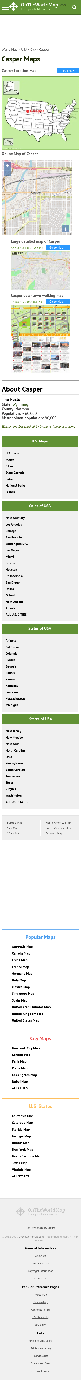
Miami (10, 557)
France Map (20, 967)
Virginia (11, 789)
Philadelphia (14, 576)
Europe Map (15, 823)
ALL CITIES (20, 1088)
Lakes (9, 479)
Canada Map (21, 953)
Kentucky (12, 686)
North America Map (58, 823)
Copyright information (40, 1271)
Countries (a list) (40, 1309)
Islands (10, 492)
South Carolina (15, 770)
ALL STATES (20, 1176)
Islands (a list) (41, 1356)
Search (74, 7)
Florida (10, 660)
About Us (40, 1256)
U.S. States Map (40, 1317)
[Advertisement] (40, 33)
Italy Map (19, 980)
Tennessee (13, 776)
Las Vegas (12, 550)
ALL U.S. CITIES (16, 615)
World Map (10, 49)
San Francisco (15, 537)
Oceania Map (54, 833)
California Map (23, 1116)
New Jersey (13, 731)
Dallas (10, 589)
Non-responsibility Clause (40, 1228)
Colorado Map (22, 1122)
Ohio (9, 757)
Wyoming (20, 404)
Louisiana (12, 692)
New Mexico (14, 737)
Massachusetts (15, 699)
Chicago (11, 531)
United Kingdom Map (28, 1013)
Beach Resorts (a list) (41, 1341)
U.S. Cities (40, 1325)
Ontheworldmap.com (31, 1236)
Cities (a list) (40, 1302)
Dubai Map (20, 1081)
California (12, 647)
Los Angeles (14, 524)
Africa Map (14, 833)
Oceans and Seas (40, 1363)
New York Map (22, 1149)
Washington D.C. (17, 544)
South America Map (58, 828)
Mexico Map (21, 987)
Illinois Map (21, 1143)
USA (24, 49)
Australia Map (22, 946)
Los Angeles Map (24, 1075)
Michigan (12, 705)
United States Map (25, 1020)
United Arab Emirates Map (31, 1007)
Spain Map (19, 1000)
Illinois (10, 673)
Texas (9, 783)
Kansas (10, 679)
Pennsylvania (14, 763)
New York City (15, 518)
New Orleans (14, 602)
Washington (14, 795)
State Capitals (15, 473)
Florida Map (21, 1129)
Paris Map (19, 1061)
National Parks (15, 485)
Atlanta (10, 608)
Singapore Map (23, 993)
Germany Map (22, 973)
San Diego (13, 582)
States (10, 460)
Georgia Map (21, 1136)
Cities (9, 466)
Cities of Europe (40, 1371)
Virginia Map (21, 1169)
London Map (21, 1054)
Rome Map (20, 1068)
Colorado (11, 653)
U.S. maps (12, 453)
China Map (20, 960)
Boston (10, 563)
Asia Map (13, 828)
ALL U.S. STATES (17, 802)
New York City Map (26, 1048)
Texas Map (19, 1163)
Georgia (11, 666)
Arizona (11, 641)
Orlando (11, 595)
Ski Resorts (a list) (40, 1348)
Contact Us (40, 1278)
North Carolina (15, 750)
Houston (11, 569)
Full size (68, 71)
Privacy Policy (41, 1263)
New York (12, 744)
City (33, 49)
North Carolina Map (26, 1156)
